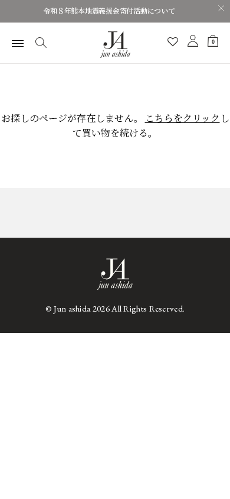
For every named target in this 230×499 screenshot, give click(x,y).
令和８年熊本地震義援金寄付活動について (109, 11)
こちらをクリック (182, 118)
